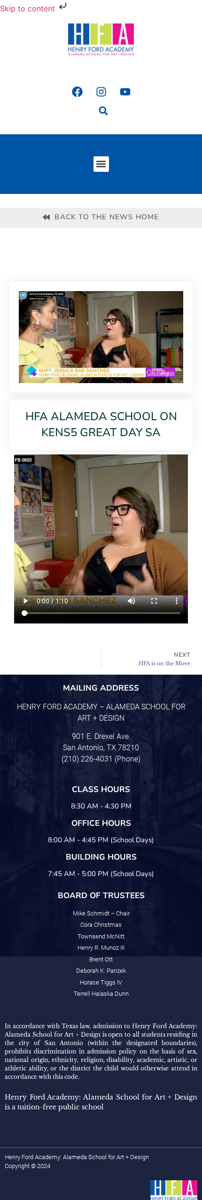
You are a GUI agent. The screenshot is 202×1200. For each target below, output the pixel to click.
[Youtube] (125, 92)
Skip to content (28, 8)
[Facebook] (77, 92)
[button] (103, 111)
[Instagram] (101, 92)
